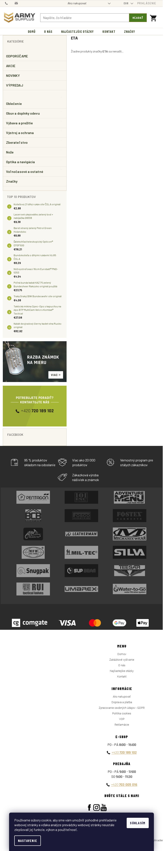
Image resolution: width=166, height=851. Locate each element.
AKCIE (10, 66)
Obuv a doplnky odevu (23, 113)
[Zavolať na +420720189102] (10, 3)
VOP (121, 719)
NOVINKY (13, 75)
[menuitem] (32, 31)
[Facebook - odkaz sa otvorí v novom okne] (89, 807)
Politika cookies (121, 713)
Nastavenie (27, 840)
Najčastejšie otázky (122, 671)
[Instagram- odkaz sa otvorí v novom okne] (96, 807)
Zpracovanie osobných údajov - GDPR (122, 707)
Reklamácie (122, 724)
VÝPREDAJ (14, 85)
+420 (124, 752)
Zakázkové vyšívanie (121, 659)
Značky (12, 181)
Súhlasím (137, 823)
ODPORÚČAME (17, 56)
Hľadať (137, 17)
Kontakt (121, 676)
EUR (126, 3)
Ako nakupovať (77, 3)
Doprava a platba (122, 702)
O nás (121, 665)
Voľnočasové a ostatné (24, 171)
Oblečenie (14, 103)
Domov (121, 654)
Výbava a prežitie (19, 123)
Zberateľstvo (17, 142)
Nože (10, 152)
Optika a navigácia (20, 162)
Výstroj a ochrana (20, 133)
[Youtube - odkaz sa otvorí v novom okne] (103, 807)
